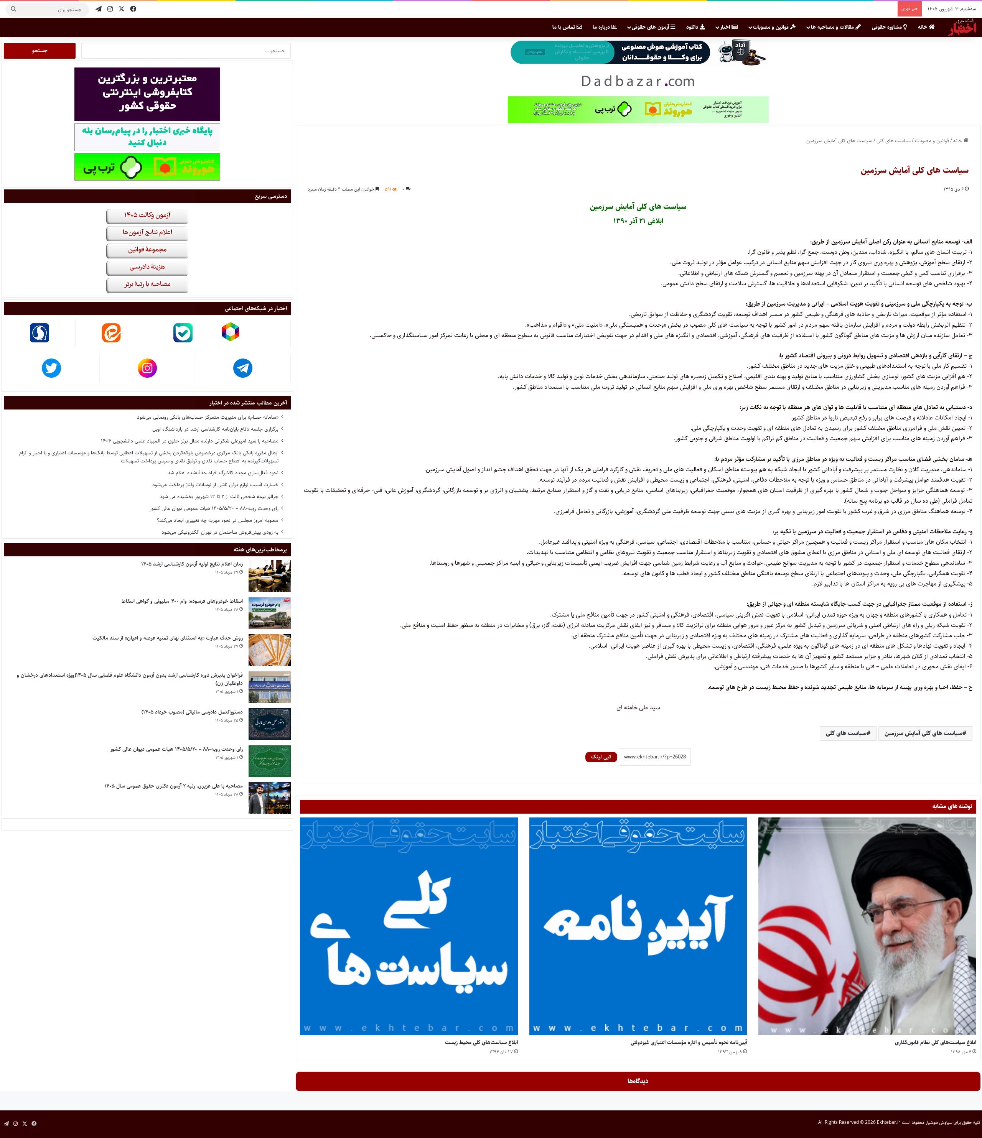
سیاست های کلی (894, 140)
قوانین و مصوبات (771, 27)
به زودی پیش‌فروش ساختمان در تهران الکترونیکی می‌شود (219, 532)
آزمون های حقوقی (651, 27)
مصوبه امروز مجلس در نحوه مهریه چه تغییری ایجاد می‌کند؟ (217, 520)
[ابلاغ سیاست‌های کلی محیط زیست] (409, 926)
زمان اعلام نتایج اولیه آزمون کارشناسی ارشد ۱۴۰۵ (192, 564)
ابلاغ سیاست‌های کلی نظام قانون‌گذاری (935, 1042)
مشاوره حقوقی (887, 27)
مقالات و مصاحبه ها (833, 27)
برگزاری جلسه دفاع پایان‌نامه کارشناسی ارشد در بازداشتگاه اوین (215, 429)
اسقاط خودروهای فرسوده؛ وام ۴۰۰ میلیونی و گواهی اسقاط (182, 601)
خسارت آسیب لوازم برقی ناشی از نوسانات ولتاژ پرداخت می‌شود (215, 484)
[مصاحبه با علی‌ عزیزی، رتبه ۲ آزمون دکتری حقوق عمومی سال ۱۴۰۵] (270, 798)
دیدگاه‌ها (638, 1081)
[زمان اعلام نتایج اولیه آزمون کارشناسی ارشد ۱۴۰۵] (270, 576)
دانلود (693, 27)
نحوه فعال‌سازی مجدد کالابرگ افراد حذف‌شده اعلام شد (223, 473)
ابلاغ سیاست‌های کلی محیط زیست (481, 1042)
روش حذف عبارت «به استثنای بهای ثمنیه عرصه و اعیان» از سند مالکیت (167, 638)
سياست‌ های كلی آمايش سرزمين (923, 733)
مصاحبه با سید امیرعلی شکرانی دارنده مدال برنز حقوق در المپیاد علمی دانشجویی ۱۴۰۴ (189, 441)
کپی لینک (601, 757)
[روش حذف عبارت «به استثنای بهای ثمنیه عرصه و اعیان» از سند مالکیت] (270, 650)
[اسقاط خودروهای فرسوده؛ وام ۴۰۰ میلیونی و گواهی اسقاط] (270, 613)
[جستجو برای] (13, 9)
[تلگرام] (98, 9)
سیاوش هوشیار (939, 1122)
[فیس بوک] (133, 9)
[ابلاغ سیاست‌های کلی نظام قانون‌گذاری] (867, 926)
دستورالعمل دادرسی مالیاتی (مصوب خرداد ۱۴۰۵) (192, 712)
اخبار (726, 27)
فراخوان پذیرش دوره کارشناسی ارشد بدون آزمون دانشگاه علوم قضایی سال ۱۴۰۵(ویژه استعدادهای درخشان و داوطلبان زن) (130, 679)
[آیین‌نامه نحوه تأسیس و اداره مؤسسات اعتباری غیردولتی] (638, 926)
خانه (923, 27)
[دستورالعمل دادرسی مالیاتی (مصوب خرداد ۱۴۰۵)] (270, 724)
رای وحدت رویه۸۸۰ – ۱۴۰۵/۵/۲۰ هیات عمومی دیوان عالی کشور (214, 508)
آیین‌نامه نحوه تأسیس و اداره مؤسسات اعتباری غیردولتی (689, 1042)
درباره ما (602, 27)
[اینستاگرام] (110, 9)
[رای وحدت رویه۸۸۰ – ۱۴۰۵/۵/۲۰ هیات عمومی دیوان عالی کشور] (270, 761)
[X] (121, 9)
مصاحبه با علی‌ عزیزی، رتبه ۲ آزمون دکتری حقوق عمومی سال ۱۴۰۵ (173, 786)
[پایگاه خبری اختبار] (962, 27)
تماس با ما (564, 27)
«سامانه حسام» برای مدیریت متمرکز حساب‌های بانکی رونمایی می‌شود (207, 417)
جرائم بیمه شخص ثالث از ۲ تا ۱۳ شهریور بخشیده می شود (219, 496)
